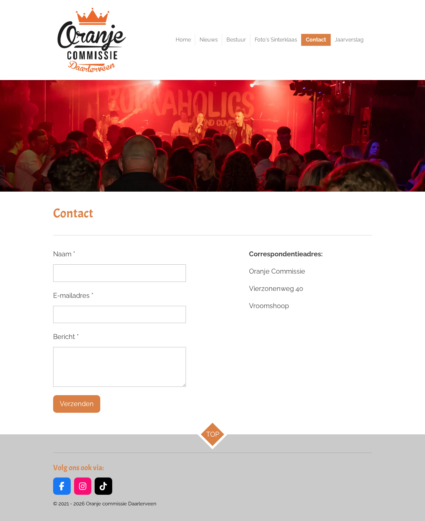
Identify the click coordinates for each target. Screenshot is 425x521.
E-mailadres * (73, 296)
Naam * (64, 254)
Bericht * (66, 337)
